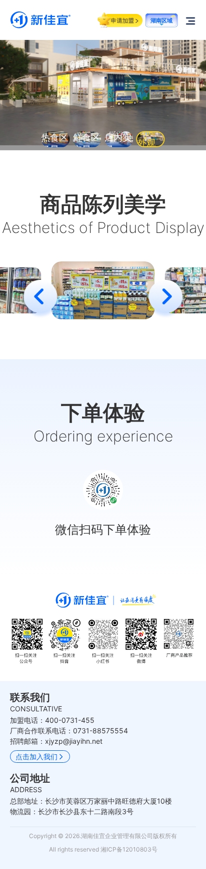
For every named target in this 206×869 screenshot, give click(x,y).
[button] (166, 299)
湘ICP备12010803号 (129, 849)
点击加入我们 (37, 756)
